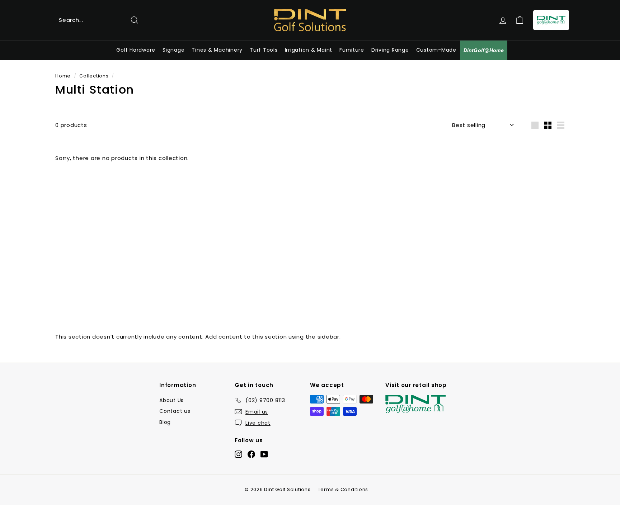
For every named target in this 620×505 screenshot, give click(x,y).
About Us (171, 400)
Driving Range (390, 49)
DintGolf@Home (484, 50)
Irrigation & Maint (309, 49)
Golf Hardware (135, 49)
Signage (173, 49)
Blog (165, 422)
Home (63, 76)
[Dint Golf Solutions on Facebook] (251, 454)
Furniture (351, 49)
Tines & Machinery (217, 49)
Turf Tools (264, 49)
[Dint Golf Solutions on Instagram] (238, 454)
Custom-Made (436, 49)
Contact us (175, 411)
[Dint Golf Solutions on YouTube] (264, 454)
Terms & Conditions (343, 489)
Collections (93, 76)
